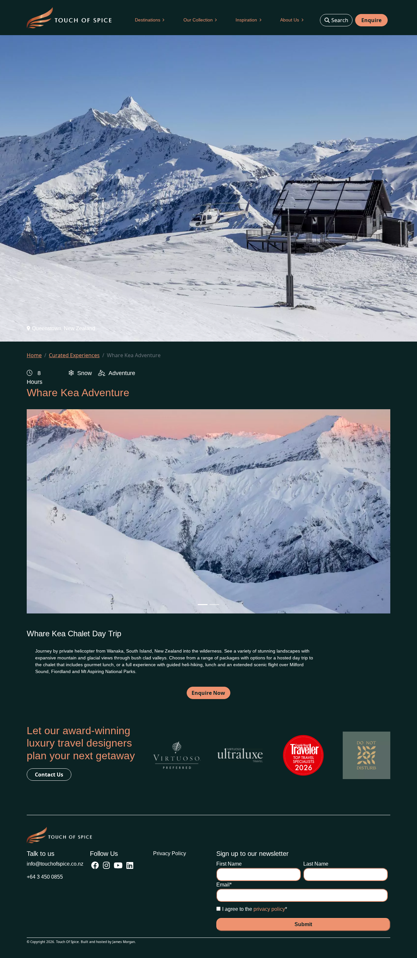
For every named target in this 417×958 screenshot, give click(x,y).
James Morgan (123, 941)
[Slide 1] (203, 604)
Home (34, 355)
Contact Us (49, 774)
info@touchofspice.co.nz (55, 864)
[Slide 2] (214, 604)
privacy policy (269, 909)
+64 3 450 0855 (45, 877)
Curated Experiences (74, 355)
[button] (149, 20)
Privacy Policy (169, 853)
